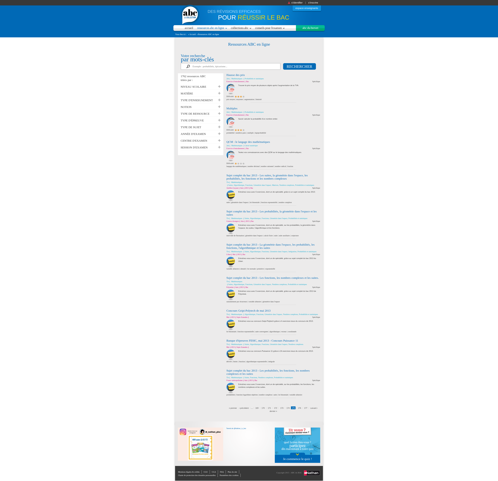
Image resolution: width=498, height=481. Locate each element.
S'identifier (297, 2)
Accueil (189, 28)
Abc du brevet (310, 28)
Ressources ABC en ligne (210, 28)
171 (269, 408)
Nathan (312, 473)
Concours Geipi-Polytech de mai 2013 (248, 310)
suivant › (314, 408)
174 (288, 408)
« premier (233, 408)
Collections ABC (239, 28)
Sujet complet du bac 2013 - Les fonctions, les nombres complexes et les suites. (272, 277)
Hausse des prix (235, 75)
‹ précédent (244, 408)
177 (305, 408)
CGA (214, 472)
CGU (206, 472)
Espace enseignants (306, 8)
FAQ (222, 472)
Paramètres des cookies (229, 475)
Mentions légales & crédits (189, 472)
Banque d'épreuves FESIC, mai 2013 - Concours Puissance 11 (262, 340)
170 (263, 408)
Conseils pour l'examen (268, 28)
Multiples (231, 108)
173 (281, 408)
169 (256, 408)
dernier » (273, 411)
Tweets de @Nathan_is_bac (236, 428)
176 (299, 408)
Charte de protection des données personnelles (197, 475)
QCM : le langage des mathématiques (248, 141)
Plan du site (232, 472)
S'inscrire (313, 2)
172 (275, 408)
